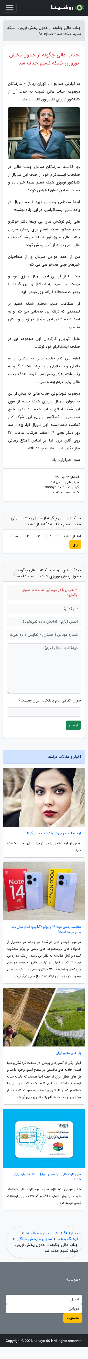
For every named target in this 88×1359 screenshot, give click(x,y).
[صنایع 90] (67, 8)
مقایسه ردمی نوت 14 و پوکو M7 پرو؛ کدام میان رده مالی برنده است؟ (46, 929)
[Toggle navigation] (10, 8)
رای (75, 544)
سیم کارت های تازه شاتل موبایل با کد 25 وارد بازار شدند (47, 1177)
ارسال (73, 725)
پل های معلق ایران (68, 1053)
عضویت (72, 1318)
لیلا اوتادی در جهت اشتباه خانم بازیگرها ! (53, 833)
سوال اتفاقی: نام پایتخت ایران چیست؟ (49, 700)
